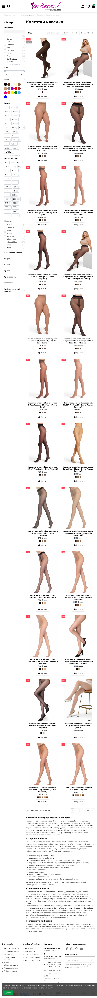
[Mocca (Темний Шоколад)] (42, 92)
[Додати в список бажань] (57, 41)
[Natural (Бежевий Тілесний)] (45, 603)
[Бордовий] (19, 88)
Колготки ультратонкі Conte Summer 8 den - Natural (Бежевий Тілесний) (42, 661)
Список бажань (31, 954)
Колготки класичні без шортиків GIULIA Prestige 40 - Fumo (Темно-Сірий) (42, 212)
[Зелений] (15, 92)
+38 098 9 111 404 (54, 964)
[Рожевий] (5, 92)
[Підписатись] (92, 960)
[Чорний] (5, 84)
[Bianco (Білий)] (78, 733)
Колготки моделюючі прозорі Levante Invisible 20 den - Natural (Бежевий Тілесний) (78, 661)
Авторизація (30, 948)
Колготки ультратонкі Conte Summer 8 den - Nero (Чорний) (42, 596)
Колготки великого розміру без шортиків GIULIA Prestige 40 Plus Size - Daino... (42, 148)
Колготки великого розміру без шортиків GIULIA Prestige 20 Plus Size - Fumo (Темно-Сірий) (78, 277)
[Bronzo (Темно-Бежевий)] (42, 603)
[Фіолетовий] (12, 88)
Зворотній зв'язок (11, 948)
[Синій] (5, 96)
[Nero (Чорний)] (76, 92)
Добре (8, 993)
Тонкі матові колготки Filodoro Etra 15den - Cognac (78, 788)
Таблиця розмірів (11, 971)
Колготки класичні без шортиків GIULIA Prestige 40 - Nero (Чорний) (42, 277)
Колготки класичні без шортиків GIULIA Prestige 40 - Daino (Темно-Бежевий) (78, 212)
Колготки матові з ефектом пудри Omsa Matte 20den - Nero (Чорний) (42, 533)
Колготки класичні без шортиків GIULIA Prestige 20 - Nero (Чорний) (42, 468)
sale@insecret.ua (54, 970)
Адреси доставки (32, 960)
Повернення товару (9, 958)
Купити (44, 96)
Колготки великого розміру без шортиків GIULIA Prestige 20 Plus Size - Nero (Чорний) (78, 341)
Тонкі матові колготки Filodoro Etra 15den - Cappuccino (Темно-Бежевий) (43, 789)
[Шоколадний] (8, 84)
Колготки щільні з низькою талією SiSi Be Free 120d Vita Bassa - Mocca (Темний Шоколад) (42, 84)
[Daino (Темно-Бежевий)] (78, 92)
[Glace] (42, 797)
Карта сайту (9, 954)
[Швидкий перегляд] (57, 46)
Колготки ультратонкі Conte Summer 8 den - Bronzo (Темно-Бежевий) (78, 597)
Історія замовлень (32, 957)
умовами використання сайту (39, 988)
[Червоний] (15, 88)
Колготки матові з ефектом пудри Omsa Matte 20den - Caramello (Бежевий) (78, 533)
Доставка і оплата (11, 951)
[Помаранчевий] (8, 92)
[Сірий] (8, 88)
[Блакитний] (19, 92)
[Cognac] (47, 797)
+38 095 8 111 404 (54, 962)
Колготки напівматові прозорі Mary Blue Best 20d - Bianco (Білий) (78, 725)
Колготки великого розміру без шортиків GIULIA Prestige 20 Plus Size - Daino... (42, 341)
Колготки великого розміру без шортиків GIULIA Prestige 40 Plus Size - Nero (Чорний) (78, 148)
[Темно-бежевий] (19, 84)
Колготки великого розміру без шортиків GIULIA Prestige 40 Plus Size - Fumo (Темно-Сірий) (78, 84)
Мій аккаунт (30, 951)
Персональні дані (11, 968)
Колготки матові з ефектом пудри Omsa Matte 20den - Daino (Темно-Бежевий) (78, 469)
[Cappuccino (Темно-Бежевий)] (40, 797)
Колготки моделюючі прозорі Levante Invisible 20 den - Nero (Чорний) (42, 725)
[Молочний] (15, 84)
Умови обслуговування (11, 964)
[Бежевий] (5, 88)
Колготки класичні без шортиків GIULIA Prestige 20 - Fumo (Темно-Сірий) (43, 405)
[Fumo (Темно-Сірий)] (80, 92)
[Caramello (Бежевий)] (78, 477)
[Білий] (12, 84)
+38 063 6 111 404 (54, 967)
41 (88, 33)
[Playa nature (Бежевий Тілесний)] (45, 797)
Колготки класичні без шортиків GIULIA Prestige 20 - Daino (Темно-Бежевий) (78, 405)
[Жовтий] (12, 92)
